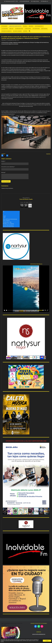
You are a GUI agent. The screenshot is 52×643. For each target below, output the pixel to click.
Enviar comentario (6, 181)
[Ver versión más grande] (26, 132)
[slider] (19, 310)
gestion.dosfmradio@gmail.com (38, 634)
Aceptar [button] (47, 640)
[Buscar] (29, 31)
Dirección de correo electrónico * (8, 166)
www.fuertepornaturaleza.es (36, 263)
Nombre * (3, 161)
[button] (48, 319)
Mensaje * (3, 172)
